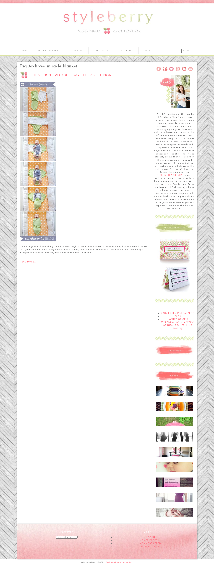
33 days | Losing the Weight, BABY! (174, 437)
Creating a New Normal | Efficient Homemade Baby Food (174, 408)
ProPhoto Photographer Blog (119, 562)
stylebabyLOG (101, 50)
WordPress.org (150, 547)
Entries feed (150, 540)
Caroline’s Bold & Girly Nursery (174, 452)
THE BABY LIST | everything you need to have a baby (174, 424)
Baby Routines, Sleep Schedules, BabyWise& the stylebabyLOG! (174, 469)
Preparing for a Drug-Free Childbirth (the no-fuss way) (174, 515)
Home (25, 50)
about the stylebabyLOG (177, 313)
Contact (148, 50)
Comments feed (150, 543)
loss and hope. (174, 481)
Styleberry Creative (50, 50)
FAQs (178, 316)
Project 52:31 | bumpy (174, 496)
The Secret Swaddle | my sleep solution (71, 75)
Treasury (78, 50)
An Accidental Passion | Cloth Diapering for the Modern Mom (174, 393)
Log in (150, 537)
